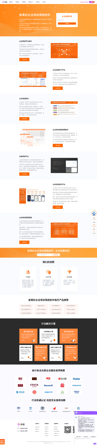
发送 (94, 443)
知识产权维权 (56, 431)
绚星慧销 (37, 429)
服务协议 (56, 427)
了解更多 (23, 340)
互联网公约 (56, 433)
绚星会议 (37, 431)
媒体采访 (46, 433)
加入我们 (46, 435)
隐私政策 (56, 429)
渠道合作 (46, 431)
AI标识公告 (56, 435)
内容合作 (46, 427)
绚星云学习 (37, 427)
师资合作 (46, 429)
